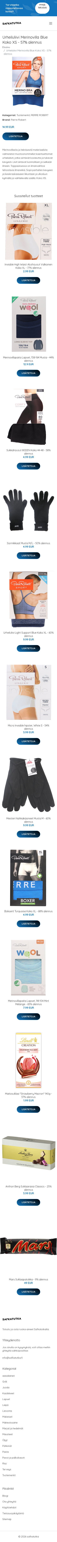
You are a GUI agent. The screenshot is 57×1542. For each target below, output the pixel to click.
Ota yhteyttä (9, 1501)
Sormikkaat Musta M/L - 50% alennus (28, 543)
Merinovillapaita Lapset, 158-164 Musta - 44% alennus (28, 359)
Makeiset (7, 1416)
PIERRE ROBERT (39, 115)
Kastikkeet (8, 1393)
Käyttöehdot (9, 1507)
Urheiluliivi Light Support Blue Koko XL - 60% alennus (28, 634)
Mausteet (7, 1434)
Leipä (5, 1405)
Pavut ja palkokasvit (13, 1457)
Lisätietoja (15, 136)
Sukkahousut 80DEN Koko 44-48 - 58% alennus (28, 452)
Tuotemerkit (23, 115)
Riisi (4, 1463)
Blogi (5, 1495)
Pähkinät (7, 1445)
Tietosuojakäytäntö (13, 1513)
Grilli (4, 1381)
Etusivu (6, 47)
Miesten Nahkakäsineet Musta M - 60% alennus (28, 820)
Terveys (6, 1469)
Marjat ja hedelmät (12, 1428)
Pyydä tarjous (42, 6)
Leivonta (7, 1410)
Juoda (5, 1387)
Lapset (6, 1399)
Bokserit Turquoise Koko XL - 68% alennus (28, 911)
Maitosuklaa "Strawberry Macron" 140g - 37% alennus (28, 1095)
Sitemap (6, 1519)
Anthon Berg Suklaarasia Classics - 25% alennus (29, 1188)
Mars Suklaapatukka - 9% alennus (28, 1279)
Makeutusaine (10, 1422)
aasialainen (8, 1375)
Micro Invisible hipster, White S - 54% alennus (28, 727)
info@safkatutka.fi (12, 1357)
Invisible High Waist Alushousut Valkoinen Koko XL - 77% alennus (28, 266)
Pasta (5, 1451)
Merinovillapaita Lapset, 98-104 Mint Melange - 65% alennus (28, 1002)
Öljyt (4, 1440)
